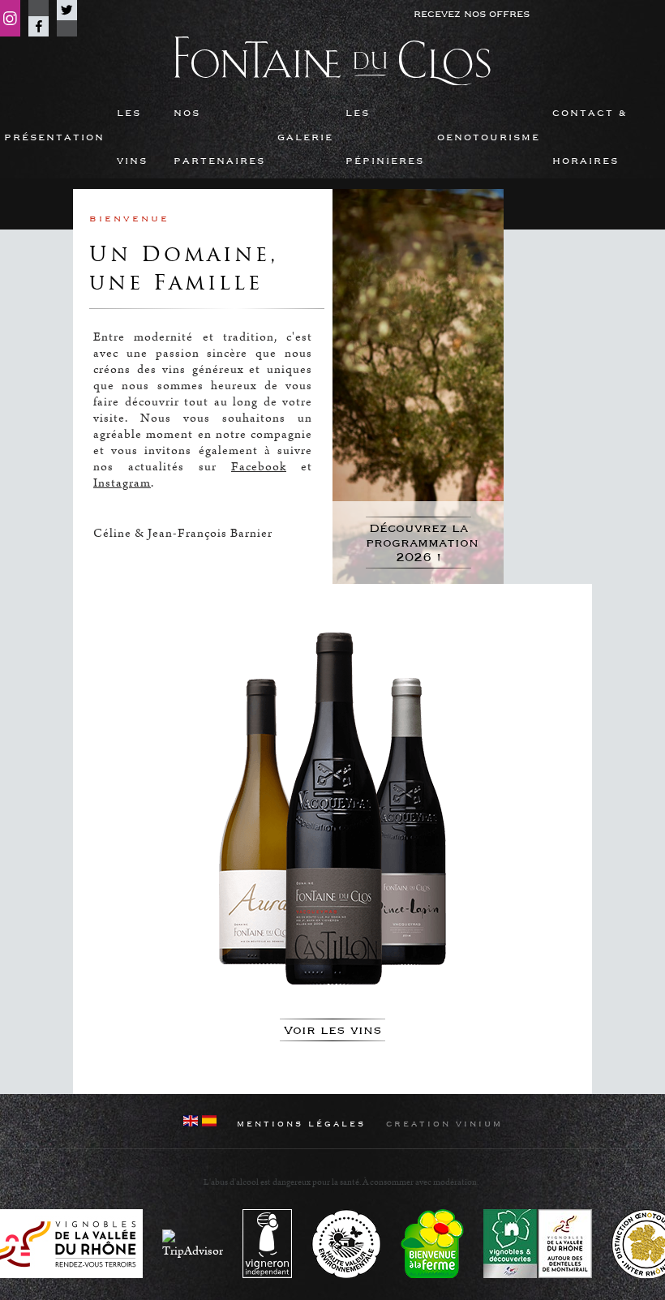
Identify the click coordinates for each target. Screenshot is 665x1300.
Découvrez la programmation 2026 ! (418, 542)
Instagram (10, 18)
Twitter (67, 10)
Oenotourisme (488, 137)
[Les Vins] (332, 811)
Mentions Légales (301, 1124)
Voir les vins (333, 1030)
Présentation (54, 137)
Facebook (38, 26)
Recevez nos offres (472, 14)
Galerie (305, 137)
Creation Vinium (444, 1124)
